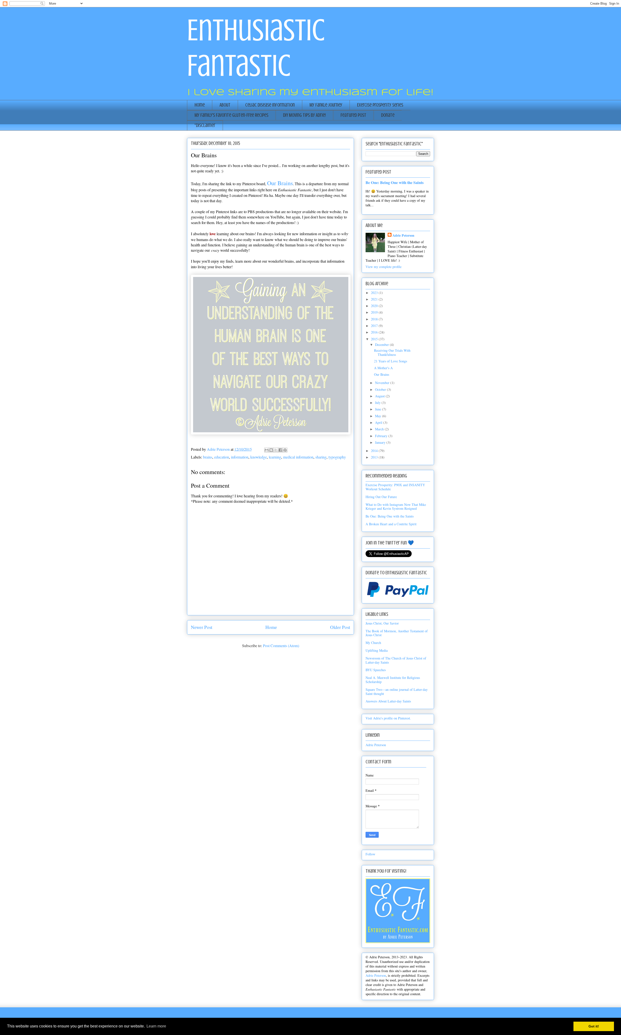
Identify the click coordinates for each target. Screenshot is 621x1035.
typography (337, 456)
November (382, 382)
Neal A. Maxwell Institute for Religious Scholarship (393, 679)
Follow (370, 854)
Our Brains (381, 374)
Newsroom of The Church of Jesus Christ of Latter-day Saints (396, 660)
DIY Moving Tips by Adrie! (304, 115)
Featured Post (353, 115)
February (381, 436)
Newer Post (201, 627)
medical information (298, 456)
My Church (373, 642)
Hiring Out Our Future (381, 496)
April (379, 422)
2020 (375, 305)
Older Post (340, 627)
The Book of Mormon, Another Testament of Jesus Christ (397, 633)
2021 (375, 299)
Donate (387, 115)
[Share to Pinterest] (285, 450)
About (225, 105)
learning (275, 456)
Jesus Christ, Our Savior (382, 623)
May (378, 416)
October (381, 389)
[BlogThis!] (271, 450)
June (378, 409)
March (380, 429)
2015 (375, 339)
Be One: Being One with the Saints (395, 182)
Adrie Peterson (403, 235)
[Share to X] (275, 450)
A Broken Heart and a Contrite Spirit (391, 524)
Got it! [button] (593, 1026)
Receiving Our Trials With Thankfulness (392, 352)
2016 (375, 332)
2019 (375, 312)
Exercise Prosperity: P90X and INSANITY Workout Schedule (395, 487)
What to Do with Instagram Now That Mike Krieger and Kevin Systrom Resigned (396, 506)
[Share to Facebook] (280, 450)
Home (200, 105)
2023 (375, 292)
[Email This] (266, 450)
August (380, 396)
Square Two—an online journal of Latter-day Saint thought (397, 691)
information (239, 456)
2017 (375, 325)
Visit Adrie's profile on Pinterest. (388, 718)
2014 (375, 450)
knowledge (258, 456)
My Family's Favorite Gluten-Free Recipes (231, 115)
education (221, 456)
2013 (375, 457)
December (382, 344)
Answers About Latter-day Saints (388, 701)
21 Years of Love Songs (390, 361)
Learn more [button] (156, 1026)
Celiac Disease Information (270, 105)
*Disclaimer (205, 125)
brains (207, 456)
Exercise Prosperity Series (380, 105)
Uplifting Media (377, 650)
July (378, 402)
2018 (375, 319)
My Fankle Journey (326, 105)
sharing (321, 456)
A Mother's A (383, 368)
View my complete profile (383, 266)
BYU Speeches (376, 670)
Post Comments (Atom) (281, 645)
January (380, 442)
